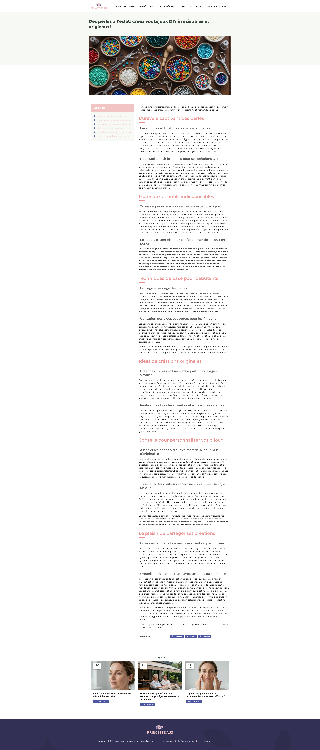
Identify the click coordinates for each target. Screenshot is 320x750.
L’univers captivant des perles (111, 116)
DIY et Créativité (168, 6)
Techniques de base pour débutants (114, 124)
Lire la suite (101, 701)
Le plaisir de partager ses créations (114, 136)
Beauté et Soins (146, 6)
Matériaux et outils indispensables (114, 120)
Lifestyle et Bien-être (191, 6)
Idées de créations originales (111, 128)
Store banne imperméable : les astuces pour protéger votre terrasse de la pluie (159, 696)
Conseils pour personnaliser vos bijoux (114, 132)
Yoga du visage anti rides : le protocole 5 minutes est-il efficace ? (205, 695)
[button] (177, 636)
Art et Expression (125, 6)
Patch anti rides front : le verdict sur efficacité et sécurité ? (112, 695)
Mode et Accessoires (217, 6)
